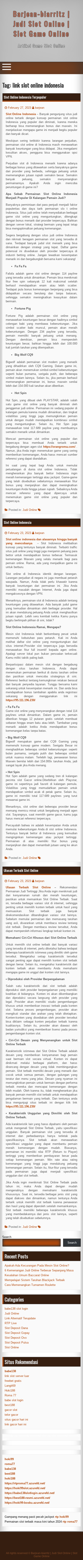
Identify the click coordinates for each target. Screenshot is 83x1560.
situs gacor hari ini (16, 1419)
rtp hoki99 (62, 1516)
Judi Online (30, 509)
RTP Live (11, 1323)
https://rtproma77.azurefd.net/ (25, 1483)
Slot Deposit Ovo (16, 1337)
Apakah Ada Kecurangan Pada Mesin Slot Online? (37, 1265)
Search (6, 1237)
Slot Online (12, 1347)
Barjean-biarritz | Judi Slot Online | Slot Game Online (41, 23)
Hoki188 (10, 1390)
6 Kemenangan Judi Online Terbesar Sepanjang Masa (39, 1270)
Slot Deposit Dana (16, 1328)
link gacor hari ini (15, 1424)
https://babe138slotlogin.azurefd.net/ (30, 1493)
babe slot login (14, 1400)
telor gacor (11, 1414)
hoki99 (9, 1459)
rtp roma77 (70, 1521)
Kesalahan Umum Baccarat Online (27, 1275)
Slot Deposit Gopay (17, 1333)
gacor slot (11, 1410)
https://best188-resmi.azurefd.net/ (27, 1498)
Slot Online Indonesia (17, 522)
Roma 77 (10, 1395)
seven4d (7, 1435)
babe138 (10, 1468)
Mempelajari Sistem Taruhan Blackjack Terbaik (35, 1280)
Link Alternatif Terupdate (20, 1318)
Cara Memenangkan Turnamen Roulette (30, 1285)
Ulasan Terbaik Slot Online (21, 870)
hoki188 (10, 1478)
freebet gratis (13, 1380)
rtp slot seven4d (57, 1435)
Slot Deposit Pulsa (17, 1342)
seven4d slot (38, 1435)
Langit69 (10, 1385)
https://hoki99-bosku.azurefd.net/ (27, 1502)
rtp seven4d (21, 1435)
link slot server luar (17, 1376)
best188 (10, 1405)
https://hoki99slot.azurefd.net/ (25, 1488)
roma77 (10, 1464)
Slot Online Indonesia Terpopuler (25, 97)
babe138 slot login (16, 1308)
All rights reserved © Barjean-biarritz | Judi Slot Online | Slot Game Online (41, 1555)
